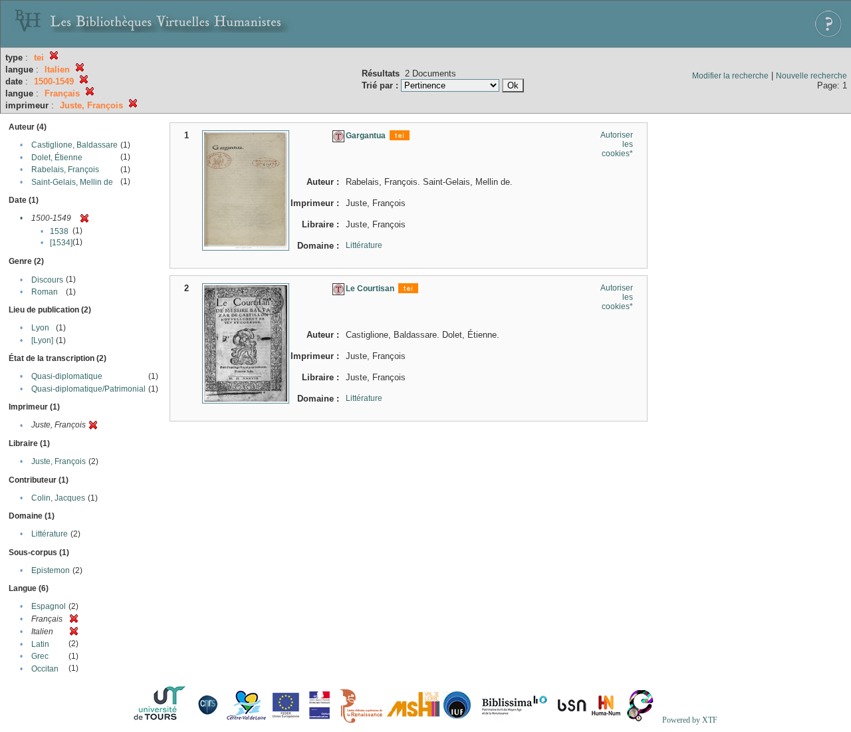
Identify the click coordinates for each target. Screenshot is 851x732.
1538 (59, 231)
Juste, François (58, 461)
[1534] (61, 242)
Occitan (45, 668)
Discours (47, 280)
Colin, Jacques (58, 498)
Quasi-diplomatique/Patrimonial (88, 389)
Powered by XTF (689, 720)
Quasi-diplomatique (66, 376)
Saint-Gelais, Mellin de (72, 182)
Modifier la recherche (730, 75)
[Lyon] (42, 340)
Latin (40, 644)
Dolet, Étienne (56, 157)
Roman (44, 292)
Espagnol (48, 606)
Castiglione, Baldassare (74, 145)
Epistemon (50, 570)
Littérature (49, 534)
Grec (40, 656)
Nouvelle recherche (811, 75)
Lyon (40, 327)
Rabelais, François (65, 169)
